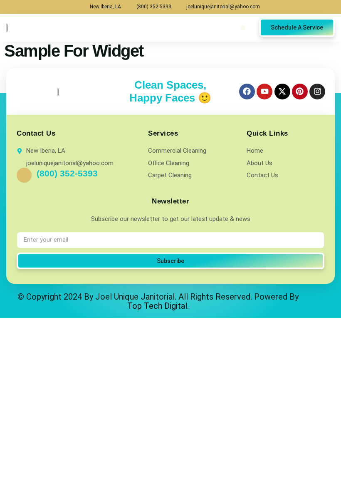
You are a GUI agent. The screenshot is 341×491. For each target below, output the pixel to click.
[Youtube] (264, 91)
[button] (243, 27)
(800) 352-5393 (67, 173)
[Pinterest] (300, 91)
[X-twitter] (282, 91)
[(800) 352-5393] (24, 175)
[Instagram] (317, 91)
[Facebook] (247, 91)
